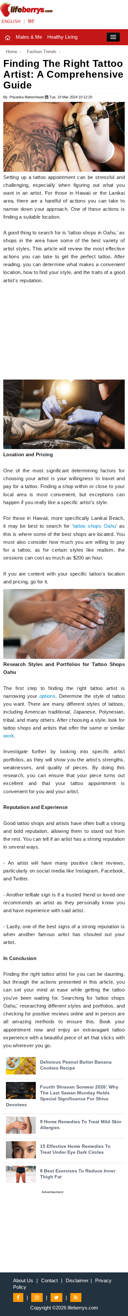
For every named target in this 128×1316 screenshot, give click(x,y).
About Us (23, 1280)
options (47, 696)
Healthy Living (62, 37)
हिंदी (31, 21)
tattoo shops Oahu (94, 526)
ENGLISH (11, 21)
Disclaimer (77, 1280)
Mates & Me (29, 37)
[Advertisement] (64, 334)
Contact (49, 1280)
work (8, 735)
